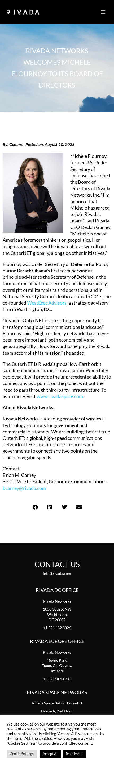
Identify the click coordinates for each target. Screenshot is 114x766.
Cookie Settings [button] (22, 754)
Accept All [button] (50, 754)
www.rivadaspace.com (60, 396)
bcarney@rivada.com (24, 488)
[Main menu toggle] (103, 12)
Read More (74, 754)
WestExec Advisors (47, 303)
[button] (35, 507)
